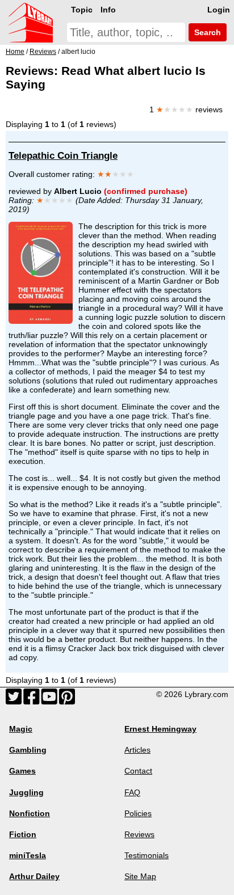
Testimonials (146, 855)
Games (22, 770)
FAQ (132, 792)
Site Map (140, 876)
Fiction (22, 834)
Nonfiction (29, 813)
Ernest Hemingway (160, 728)
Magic (20, 728)
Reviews (139, 834)
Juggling (26, 792)
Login (218, 9)
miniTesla (27, 855)
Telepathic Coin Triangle (63, 155)
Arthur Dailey (34, 876)
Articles (137, 749)
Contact (138, 770)
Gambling (28, 749)
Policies (138, 813)
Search (206, 32)
